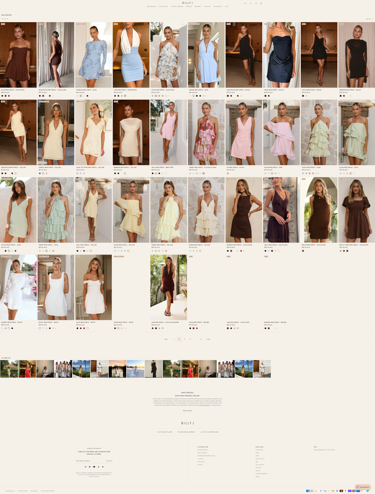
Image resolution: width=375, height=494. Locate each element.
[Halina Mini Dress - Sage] (9, 251)
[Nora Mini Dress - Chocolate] (269, 96)
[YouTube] (94, 466)
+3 (168, 96)
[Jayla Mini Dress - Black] (303, 96)
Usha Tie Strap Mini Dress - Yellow (90, 167)
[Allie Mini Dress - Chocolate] (5, 96)
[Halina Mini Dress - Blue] (15, 251)
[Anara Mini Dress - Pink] (203, 96)
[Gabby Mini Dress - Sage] (197, 173)
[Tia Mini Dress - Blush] (228, 173)
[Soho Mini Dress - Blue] (153, 96)
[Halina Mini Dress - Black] (5, 251)
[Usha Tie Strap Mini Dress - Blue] (81, 173)
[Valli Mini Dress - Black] (153, 173)
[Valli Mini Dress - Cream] (163, 173)
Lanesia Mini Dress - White (11, 322)
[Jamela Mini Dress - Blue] (40, 173)
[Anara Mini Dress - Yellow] (190, 96)
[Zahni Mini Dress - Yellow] (125, 328)
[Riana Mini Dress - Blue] (190, 251)
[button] (261, 3)
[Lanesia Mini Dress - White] (84, 96)
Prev (166, 339)
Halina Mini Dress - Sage (11, 245)
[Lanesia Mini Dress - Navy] (87, 96)
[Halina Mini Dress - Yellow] (12, 251)
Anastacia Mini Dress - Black (238, 90)
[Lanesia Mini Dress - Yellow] (77, 96)
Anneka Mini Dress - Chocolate (239, 245)
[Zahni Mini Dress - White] (118, 328)
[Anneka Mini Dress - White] (234, 251)
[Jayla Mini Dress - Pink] (306, 96)
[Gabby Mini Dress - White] (200, 173)
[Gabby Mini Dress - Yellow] (193, 173)
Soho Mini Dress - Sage (311, 167)
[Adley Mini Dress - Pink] (53, 328)
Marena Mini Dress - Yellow (125, 167)
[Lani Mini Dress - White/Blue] (125, 96)
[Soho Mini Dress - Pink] (166, 96)
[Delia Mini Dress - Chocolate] (303, 251)
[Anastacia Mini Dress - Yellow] (53, 96)
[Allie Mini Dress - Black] (2, 96)
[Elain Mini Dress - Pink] (272, 173)
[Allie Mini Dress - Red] (9, 96)
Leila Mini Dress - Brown (199, 322)
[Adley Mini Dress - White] (40, 328)
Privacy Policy (201, 461)
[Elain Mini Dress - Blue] (265, 173)
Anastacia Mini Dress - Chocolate (52, 90)
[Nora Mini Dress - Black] (265, 96)
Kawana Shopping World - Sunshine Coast (324, 449)
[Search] (245, 3)
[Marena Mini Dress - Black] (341, 96)
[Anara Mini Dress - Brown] (200, 96)
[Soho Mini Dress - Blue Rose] (156, 96)
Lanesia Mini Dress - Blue (86, 90)
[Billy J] (187, 3)
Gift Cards (200, 464)
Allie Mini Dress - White (85, 322)
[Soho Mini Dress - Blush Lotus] (159, 96)
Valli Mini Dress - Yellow (86, 245)
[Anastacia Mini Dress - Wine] (50, 96)
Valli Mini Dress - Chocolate (276, 245)
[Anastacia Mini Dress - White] (46, 96)
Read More (187, 411)
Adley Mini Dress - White (49, 322)
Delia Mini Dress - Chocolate (314, 245)
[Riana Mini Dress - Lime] (197, 251)
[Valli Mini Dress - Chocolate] (159, 173)
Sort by (368, 19)
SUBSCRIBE (109, 461)
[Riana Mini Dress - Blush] (193, 251)
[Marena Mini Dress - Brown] (344, 96)
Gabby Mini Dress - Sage (48, 245)
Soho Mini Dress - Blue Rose (163, 90)
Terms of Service (260, 464)
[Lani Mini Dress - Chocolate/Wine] (118, 96)
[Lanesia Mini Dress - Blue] (81, 96)
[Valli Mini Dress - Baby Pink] (156, 173)
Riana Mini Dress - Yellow (199, 245)
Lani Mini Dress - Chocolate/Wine (165, 322)
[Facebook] (89, 466)
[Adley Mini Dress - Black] (50, 328)
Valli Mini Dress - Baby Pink (162, 167)
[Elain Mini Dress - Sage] (275, 173)
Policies (257, 476)
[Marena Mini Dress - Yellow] (351, 96)
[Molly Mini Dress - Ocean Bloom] (341, 251)
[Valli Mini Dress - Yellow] (166, 173)
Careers (257, 455)
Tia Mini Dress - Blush (235, 167)
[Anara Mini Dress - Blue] (193, 96)
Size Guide (200, 458)
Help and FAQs (259, 449)
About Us (258, 470)
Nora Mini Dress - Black (274, 90)
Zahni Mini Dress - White (124, 322)
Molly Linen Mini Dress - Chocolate (354, 245)
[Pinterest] (102, 466)
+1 (205, 96)
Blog (257, 461)
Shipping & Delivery (203, 449)
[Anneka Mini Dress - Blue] (238, 251)
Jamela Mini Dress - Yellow (50, 167)
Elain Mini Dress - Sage (349, 167)
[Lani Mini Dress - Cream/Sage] (122, 96)
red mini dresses (205, 405)
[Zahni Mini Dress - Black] (115, 328)
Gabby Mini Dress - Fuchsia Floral (203, 167)
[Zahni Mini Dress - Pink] (122, 328)
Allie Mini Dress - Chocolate (13, 90)
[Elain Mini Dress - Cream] (269, 173)
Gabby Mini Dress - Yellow (162, 245)
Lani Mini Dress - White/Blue (125, 90)
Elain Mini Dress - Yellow (124, 245)
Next (208, 339)
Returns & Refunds (202, 452)
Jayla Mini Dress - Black (311, 90)
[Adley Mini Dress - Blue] (46, 328)
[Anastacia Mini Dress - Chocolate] (43, 96)
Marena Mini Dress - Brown (275, 322)
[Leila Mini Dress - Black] (190, 328)
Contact (257, 452)
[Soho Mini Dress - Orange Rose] (163, 96)
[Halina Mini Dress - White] (2, 251)
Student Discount (260, 458)
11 (201, 339)
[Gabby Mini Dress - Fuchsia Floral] (203, 173)
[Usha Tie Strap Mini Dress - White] (84, 173)
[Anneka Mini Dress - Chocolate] (231, 251)
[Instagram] (85, 466)
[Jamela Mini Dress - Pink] (46, 173)
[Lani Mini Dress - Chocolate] (115, 96)
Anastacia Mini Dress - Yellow (13, 167)
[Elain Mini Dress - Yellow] (279, 173)
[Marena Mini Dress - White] (347, 96)
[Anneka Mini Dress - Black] (228, 251)
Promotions (258, 467)
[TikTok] (98, 466)
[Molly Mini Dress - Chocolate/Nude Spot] (344, 251)
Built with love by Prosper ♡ (48, 491)
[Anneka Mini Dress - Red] (241, 251)
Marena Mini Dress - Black (350, 90)
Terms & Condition (23, 491)
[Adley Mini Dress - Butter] (43, 328)
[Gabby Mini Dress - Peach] (190, 173)
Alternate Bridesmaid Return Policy (206, 455)
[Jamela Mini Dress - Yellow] (43, 173)
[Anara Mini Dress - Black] (197, 96)
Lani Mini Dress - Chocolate (238, 322)
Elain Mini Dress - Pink (273, 167)
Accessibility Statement (261, 473)
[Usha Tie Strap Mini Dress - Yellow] (77, 173)
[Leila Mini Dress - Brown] (193, 328)
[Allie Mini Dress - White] (12, 96)
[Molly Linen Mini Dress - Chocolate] (347, 251)
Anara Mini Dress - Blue (198, 90)
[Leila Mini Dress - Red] (197, 328)
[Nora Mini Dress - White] (272, 96)
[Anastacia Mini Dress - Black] (40, 96)
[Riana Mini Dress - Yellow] (200, 251)
